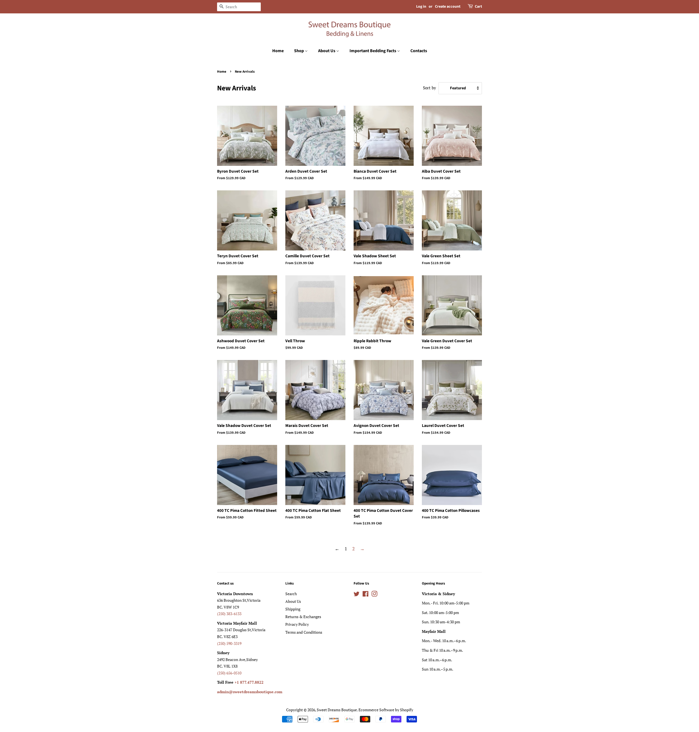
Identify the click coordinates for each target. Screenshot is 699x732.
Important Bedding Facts (373, 51)
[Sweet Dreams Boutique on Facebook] (365, 594)
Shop (299, 51)
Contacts (418, 51)
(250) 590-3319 (229, 643)
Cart (478, 6)
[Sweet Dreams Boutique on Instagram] (374, 594)
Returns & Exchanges (303, 616)
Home (278, 51)
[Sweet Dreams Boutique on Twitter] (357, 594)
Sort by (429, 87)
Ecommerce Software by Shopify (386, 709)
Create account (447, 6)
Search (291, 593)
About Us (327, 51)
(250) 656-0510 (229, 672)
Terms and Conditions (303, 632)
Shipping (292, 609)
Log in (421, 6)
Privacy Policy (297, 624)
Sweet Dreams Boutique (337, 709)
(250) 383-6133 (229, 613)
